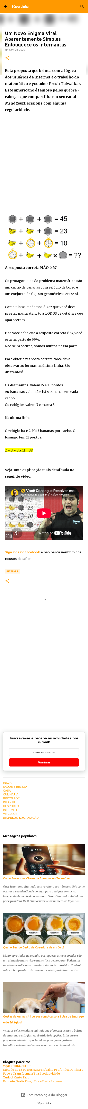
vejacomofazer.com (17, 1066)
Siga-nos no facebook (22, 552)
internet (12, 571)
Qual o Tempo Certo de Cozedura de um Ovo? (33, 947)
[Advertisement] (44, 161)
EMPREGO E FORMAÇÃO (21, 817)
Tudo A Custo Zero (16, 1077)
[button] (7, 58)
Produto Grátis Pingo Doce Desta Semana (32, 1081)
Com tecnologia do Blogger (46, 1095)
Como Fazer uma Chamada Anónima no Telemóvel (36, 878)
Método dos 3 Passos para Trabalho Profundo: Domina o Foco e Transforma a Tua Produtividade (43, 1071)
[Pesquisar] (82, 6)
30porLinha (20, 6)
